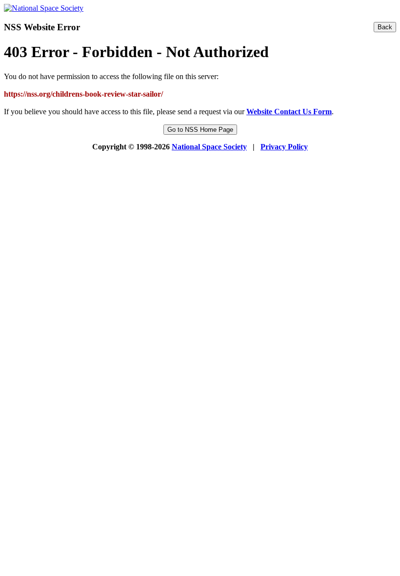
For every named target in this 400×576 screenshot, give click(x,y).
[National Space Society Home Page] (43, 8)
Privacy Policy (284, 147)
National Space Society (209, 147)
